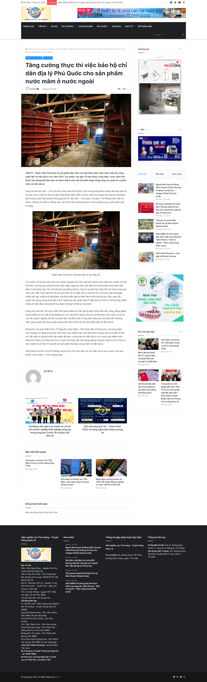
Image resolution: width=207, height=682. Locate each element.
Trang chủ (28, 26)
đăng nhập (38, 512)
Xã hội (54, 26)
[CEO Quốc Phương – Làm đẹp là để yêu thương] (146, 257)
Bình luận (177, 174)
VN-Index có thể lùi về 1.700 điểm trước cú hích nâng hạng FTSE (39, 463)
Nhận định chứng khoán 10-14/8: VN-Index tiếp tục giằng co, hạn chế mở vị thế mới (110, 482)
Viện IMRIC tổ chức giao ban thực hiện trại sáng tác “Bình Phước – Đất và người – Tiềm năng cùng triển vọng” (168, 240)
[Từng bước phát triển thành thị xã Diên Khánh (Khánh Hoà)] (146, 224)
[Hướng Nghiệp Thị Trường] (36, 14)
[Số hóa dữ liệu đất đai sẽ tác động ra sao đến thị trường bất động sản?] (148, 375)
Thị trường (67, 26)
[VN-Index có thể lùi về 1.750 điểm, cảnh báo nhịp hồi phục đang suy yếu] (76, 467)
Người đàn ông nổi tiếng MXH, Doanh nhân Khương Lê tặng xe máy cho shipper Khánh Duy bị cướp (168, 190)
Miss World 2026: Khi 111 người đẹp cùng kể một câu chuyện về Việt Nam (90, 2)
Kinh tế (129, 26)
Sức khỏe (101, 26)
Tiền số (41, 26)
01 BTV (33, 89)
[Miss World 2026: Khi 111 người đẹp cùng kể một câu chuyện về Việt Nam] (148, 344)
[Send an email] (38, 89)
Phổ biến (142, 174)
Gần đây (160, 174)
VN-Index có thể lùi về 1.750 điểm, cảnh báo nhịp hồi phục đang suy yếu (75, 482)
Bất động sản (145, 26)
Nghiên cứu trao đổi (57, 49)
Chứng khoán (86, 26)
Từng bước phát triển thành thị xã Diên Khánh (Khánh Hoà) (167, 223)
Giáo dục (116, 26)
